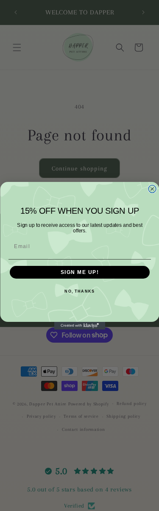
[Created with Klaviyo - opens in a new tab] (79, 325)
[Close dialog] (152, 189)
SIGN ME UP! (79, 272)
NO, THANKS (79, 291)
